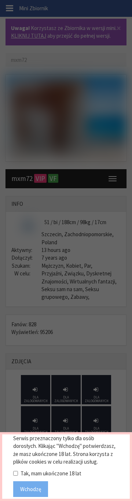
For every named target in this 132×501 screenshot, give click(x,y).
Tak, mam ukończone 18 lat (51, 473)
